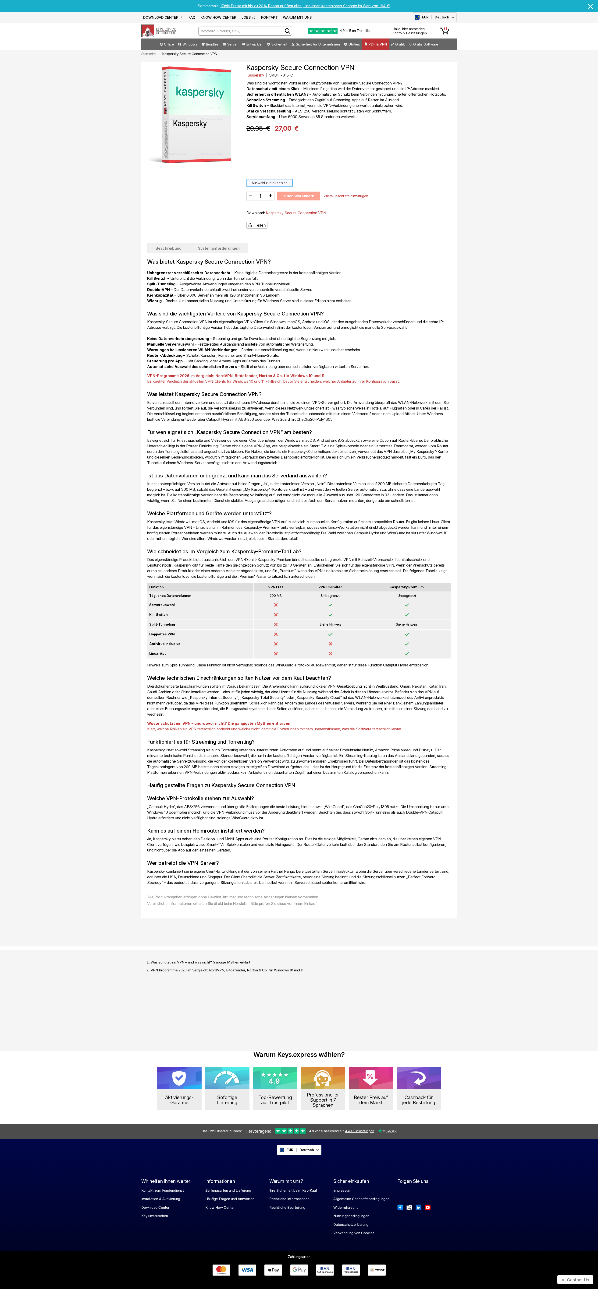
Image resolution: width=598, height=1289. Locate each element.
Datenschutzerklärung (350, 1224)
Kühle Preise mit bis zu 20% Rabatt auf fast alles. (262, 6)
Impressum (342, 1190)
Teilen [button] (260, 225)
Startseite (148, 54)
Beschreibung (169, 248)
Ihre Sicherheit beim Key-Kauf (293, 1190)
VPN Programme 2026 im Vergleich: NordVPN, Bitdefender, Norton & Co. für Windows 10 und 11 (227, 970)
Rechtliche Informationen (289, 1199)
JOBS (246, 17)
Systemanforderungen (219, 248)
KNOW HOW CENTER (218, 17)
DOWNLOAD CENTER (160, 17)
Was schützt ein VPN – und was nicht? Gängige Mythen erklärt (200, 962)
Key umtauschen (154, 1216)
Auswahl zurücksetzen (270, 183)
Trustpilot (363, 31)
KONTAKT (269, 17)
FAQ (192, 17)
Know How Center (220, 1207)
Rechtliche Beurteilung (287, 1207)
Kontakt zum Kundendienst (162, 1190)
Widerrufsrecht (345, 1207)
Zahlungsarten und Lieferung (228, 1190)
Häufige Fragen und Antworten (229, 1199)
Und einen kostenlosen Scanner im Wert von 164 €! (346, 6)
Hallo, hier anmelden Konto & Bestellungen (409, 31)
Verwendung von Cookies (353, 1233)
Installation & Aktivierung (160, 1199)
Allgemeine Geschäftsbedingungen (361, 1199)
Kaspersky (255, 75)
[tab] (168, 248)
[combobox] (245, 31)
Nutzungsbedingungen (351, 1216)
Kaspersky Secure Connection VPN (296, 212)
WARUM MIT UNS (297, 17)
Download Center (155, 1207)
